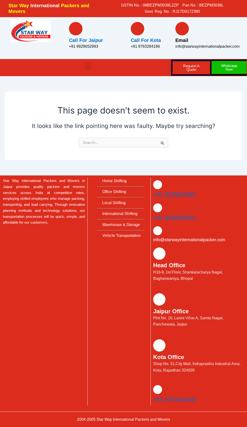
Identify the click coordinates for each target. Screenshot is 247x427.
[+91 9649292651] (157, 207)
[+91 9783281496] (157, 389)
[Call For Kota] (137, 28)
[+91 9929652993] (157, 184)
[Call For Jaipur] (75, 28)
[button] (88, 66)
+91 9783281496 (174, 399)
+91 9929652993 (174, 194)
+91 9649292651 (174, 217)
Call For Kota (146, 40)
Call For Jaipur (86, 40)
